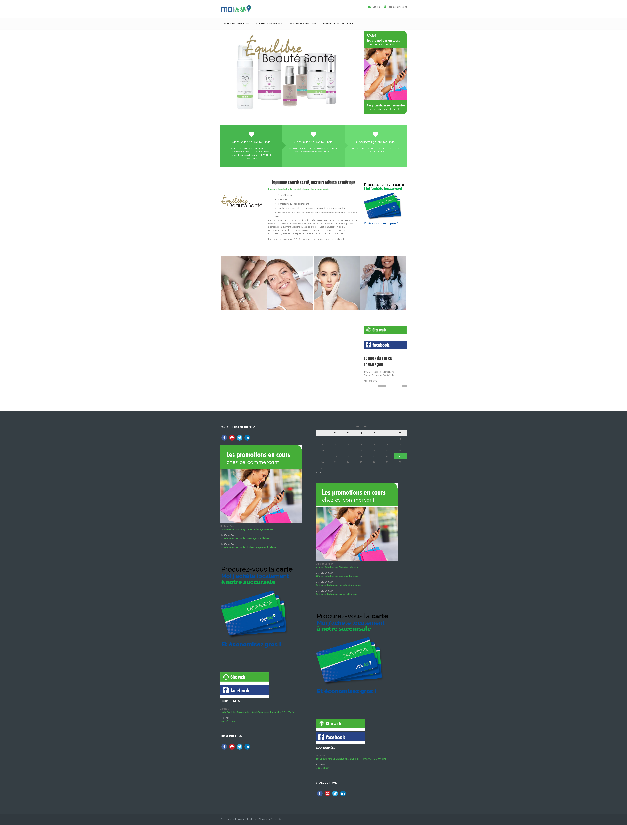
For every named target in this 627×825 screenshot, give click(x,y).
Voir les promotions (304, 23)
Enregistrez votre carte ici (338, 23)
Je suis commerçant (238, 23)
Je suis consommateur (270, 23)
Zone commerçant (398, 6)
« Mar (319, 472)
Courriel (376, 6)
